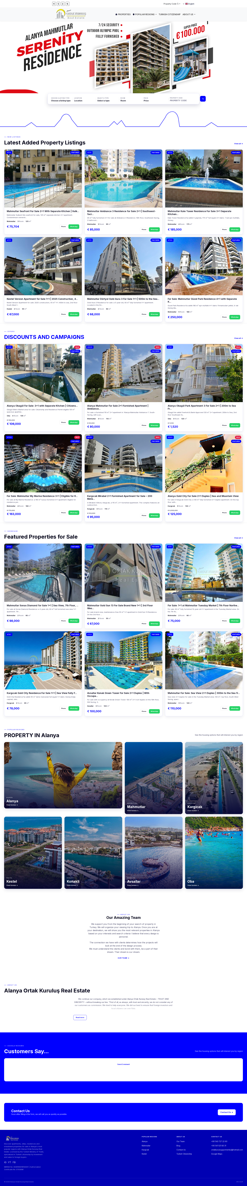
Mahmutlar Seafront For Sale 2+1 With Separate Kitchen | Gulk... (43, 211)
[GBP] (63, 4)
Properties (124, 14)
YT (9, 1162)
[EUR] (54, 4)
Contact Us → (226, 1112)
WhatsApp (74, 226)
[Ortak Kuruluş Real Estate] (71, 14)
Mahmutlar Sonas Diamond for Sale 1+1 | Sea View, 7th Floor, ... (42, 605)
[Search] (203, 99)
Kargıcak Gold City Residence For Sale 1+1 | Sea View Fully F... (42, 693)
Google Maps (216, 1154)
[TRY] (67, 4)
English (191, 4)
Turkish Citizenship (169, 14)
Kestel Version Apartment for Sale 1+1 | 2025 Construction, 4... (42, 299)
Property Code (176, 98)
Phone (63, 226)
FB (14, 1162)
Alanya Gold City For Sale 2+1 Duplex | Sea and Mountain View (203, 496)
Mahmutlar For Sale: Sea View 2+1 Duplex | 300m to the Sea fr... (204, 693)
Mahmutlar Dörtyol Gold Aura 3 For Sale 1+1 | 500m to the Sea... (123, 299)
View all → (238, 144)
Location (78, 98)
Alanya (144, 1141)
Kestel (144, 1154)
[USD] (58, 4)
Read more (80, 1017)
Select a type (103, 98)
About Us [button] (188, 14)
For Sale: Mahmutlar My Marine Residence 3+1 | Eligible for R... (42, 496)
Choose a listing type (60, 98)
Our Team (181, 1141)
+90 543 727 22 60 (219, 1141)
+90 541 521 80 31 (218, 1146)
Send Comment (123, 1064)
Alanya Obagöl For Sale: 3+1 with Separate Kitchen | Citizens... (42, 405)
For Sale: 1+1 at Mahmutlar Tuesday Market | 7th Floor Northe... (203, 605)
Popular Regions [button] (145, 14)
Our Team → (123, 958)
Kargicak (145, 1150)
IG (5, 1162)
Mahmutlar (146, 1146)
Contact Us (181, 1150)
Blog (178, 1146)
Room (123, 98)
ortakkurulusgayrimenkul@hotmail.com (227, 1150)
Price (146, 98)
